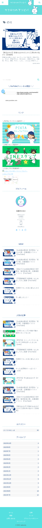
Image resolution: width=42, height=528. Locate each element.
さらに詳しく (21, 226)
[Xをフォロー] (19, 230)
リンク (31, 515)
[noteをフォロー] (25, 230)
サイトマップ (21, 521)
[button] (37, 79)
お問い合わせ (11, 518)
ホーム (11, 512)
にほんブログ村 (7, 174)
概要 (10, 515)
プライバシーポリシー (31, 518)
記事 (31, 512)
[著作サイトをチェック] (16, 230)
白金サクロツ (21, 211)
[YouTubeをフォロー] (22, 230)
